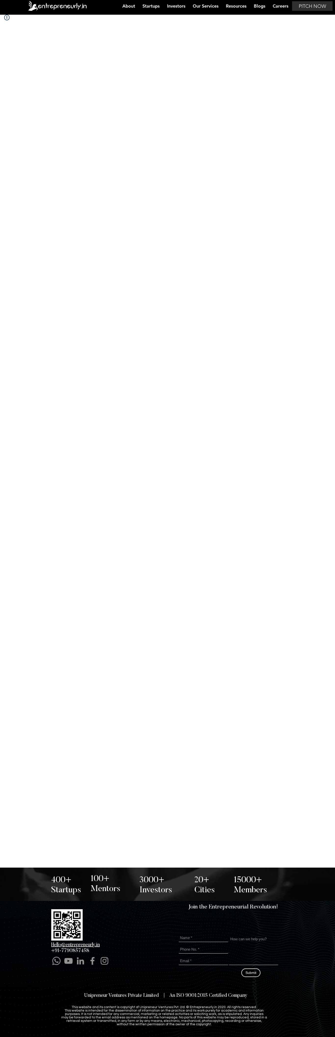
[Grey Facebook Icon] (92, 961)
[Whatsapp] (56, 961)
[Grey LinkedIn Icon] (80, 961)
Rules (213, 1030)
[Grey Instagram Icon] (104, 961)
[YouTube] (68, 961)
